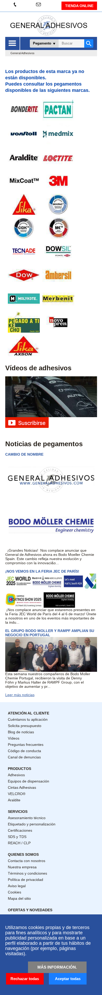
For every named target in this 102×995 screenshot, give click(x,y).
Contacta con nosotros (26, 861)
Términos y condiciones (27, 873)
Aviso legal (17, 886)
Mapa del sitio (19, 898)
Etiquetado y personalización (31, 824)
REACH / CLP (19, 843)
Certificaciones (20, 830)
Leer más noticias (20, 695)
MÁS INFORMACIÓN (56, 967)
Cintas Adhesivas (22, 787)
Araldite (14, 800)
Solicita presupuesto (24, 726)
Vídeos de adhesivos (38, 368)
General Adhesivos (22, 53)
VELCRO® (16, 794)
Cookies (14, 892)
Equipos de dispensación (28, 781)
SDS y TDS (17, 837)
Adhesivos (16, 775)
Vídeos (13, 738)
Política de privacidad (25, 879)
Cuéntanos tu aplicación (28, 719)
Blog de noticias (21, 732)
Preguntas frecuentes (25, 744)
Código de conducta (24, 751)
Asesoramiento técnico (27, 818)
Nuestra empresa (22, 867)
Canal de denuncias (24, 757)
